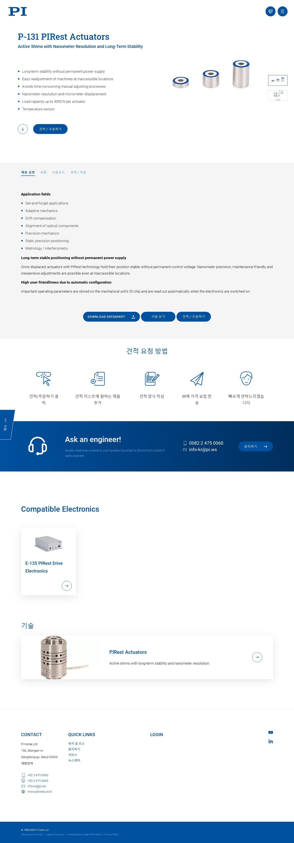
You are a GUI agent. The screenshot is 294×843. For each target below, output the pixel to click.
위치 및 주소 (76, 743)
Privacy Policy (112, 834)
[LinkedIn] (271, 741)
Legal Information (55, 834)
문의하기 (74, 749)
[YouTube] (270, 732)
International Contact (32, 834)
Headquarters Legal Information (85, 834)
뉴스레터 (74, 760)
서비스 (72, 755)
